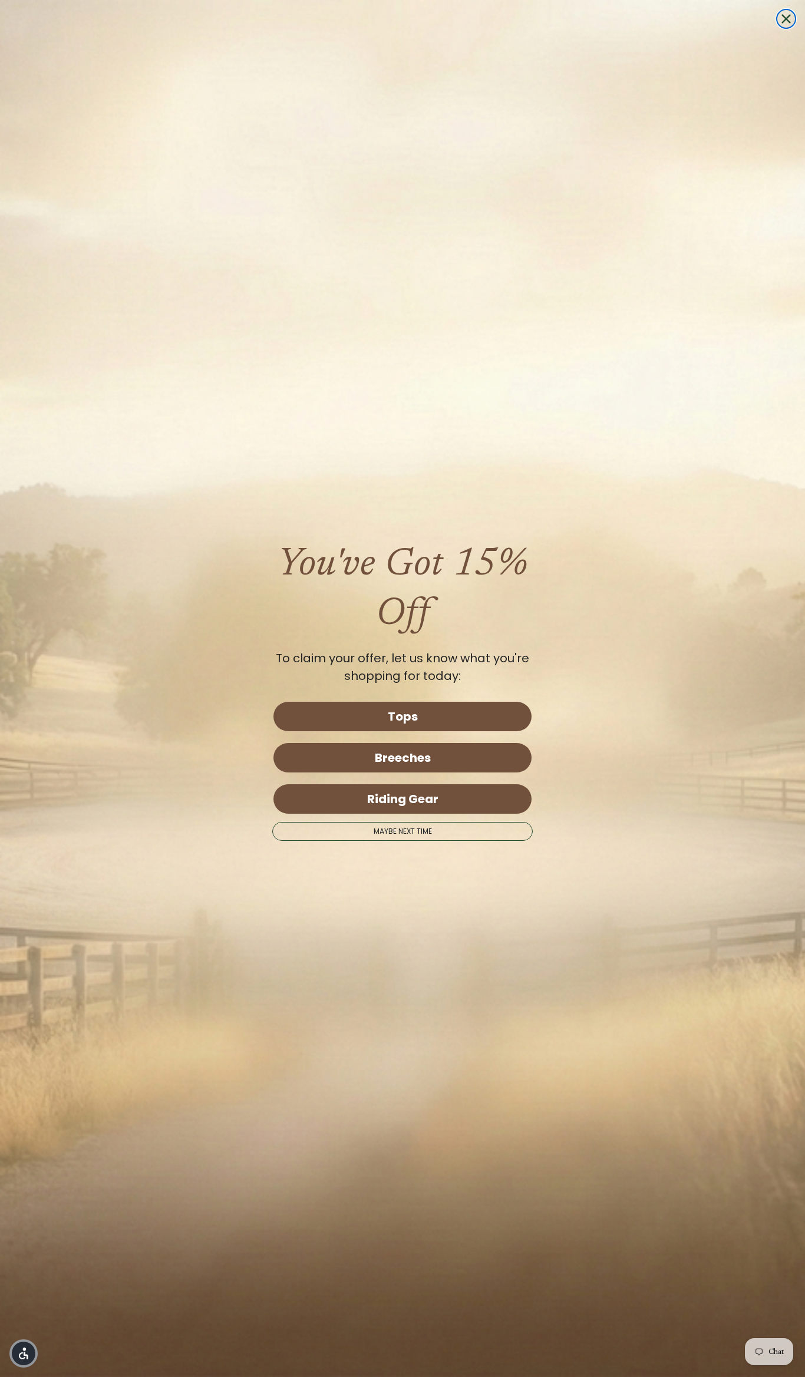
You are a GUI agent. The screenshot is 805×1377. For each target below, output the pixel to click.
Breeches (403, 757)
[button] (23, 1353)
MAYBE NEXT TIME (403, 831)
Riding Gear (402, 799)
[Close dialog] (786, 18)
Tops (403, 716)
